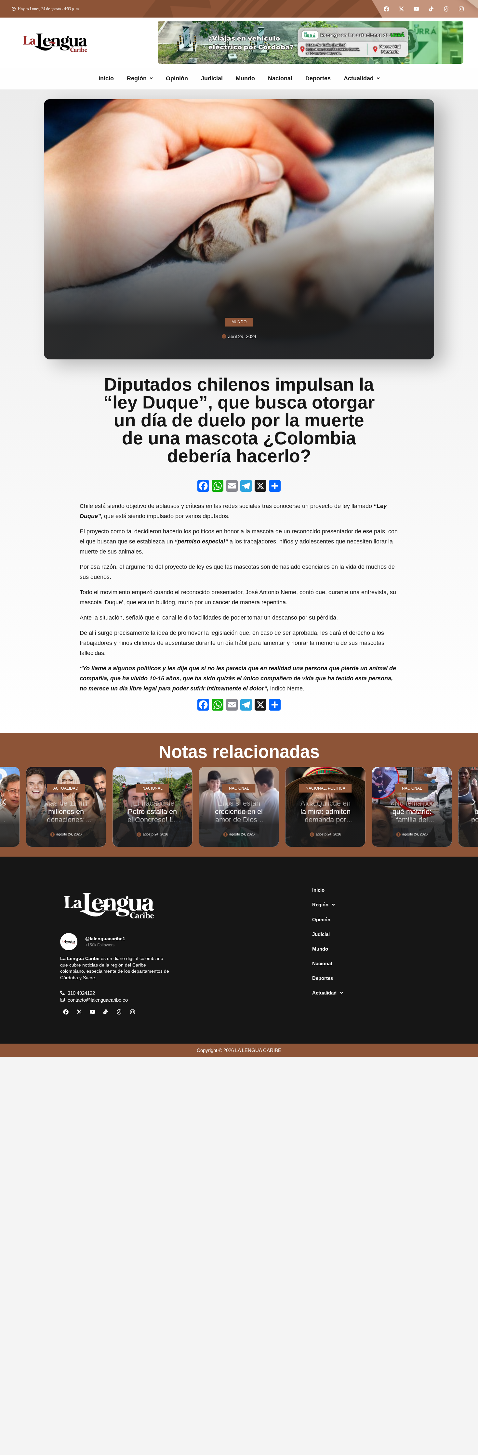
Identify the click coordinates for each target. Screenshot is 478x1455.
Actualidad (359, 78)
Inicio (106, 78)
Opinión (177, 78)
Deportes (318, 78)
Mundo (245, 78)
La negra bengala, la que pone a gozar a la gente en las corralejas (412, 819)
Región (137, 78)
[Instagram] (461, 8)
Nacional (280, 78)
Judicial (212, 78)
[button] (139, 78)
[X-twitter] (401, 8)
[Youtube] (416, 8)
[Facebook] (386, 8)
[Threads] (446, 8)
